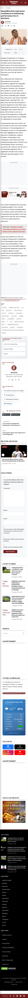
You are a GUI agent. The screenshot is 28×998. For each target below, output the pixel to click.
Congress (11, 313)
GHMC (3, 319)
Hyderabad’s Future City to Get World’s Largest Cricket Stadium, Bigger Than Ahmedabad (18, 600)
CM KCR (4, 313)
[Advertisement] (14, 174)
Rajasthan (5, 327)
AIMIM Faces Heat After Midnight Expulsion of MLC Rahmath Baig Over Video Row (18, 613)
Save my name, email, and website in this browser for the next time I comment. (13, 531)
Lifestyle (4, 904)
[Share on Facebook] (2, 26)
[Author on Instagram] (15, 379)
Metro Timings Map (7, 960)
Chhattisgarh (18, 310)
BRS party (9, 310)
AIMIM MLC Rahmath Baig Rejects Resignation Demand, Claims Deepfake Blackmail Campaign (18, 585)
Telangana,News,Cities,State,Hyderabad (13, 330)
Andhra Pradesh (6, 880)
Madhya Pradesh (19, 321)
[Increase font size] (19, 53)
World (4, 925)
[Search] (23, 633)
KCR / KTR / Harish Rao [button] (10, 344)
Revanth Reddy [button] (8, 349)
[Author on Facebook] (12, 379)
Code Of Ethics (6, 952)
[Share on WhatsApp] (11, 26)
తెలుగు (20, 49)
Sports (4, 916)
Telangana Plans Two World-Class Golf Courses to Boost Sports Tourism (17, 571)
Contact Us (5, 964)
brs (3, 310)
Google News (10, 395)
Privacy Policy (6, 943)
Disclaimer (5, 956)
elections (14, 316)
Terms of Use (18, 982)
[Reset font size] (22, 53)
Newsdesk (8, 21)
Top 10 (4, 922)
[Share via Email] (14, 26)
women (4, 333)
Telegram (9, 403)
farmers (21, 316)
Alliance (4, 307)
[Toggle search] (22, 3)
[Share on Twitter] (13, 996)
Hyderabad (5, 898)
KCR (11, 321)
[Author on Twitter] (9, 379)
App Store (7, 414)
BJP (23, 307)
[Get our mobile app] (6, 2)
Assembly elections (14, 307)
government (10, 319)
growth (19, 319)
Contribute (19, 313)
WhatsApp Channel (12, 399)
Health (4, 895)
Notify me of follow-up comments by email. (13, 540)
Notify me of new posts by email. (13, 547)
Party (3, 324)
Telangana (8, 8)
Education (5, 886)
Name (5, 510)
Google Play (16, 414)
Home (2, 8)
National (4, 907)
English (15, 49)
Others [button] (6, 354)
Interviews (5, 901)
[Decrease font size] (12, 53)
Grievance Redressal (8, 947)
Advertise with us (7, 935)
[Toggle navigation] (3, 3)
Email (5, 518)
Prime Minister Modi (13, 324)
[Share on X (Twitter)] (5, 26)
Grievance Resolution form (12, 300)
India (3, 321)
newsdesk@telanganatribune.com (13, 299)
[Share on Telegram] (8, 26)
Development (5, 316)
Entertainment (6, 889)
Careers (4, 939)
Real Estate (5, 910)
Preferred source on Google (15, 391)
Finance (4, 892)
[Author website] (19, 379)
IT (7, 321)
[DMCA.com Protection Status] (14, 968)
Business (4, 883)
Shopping (4, 913)
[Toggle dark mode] (25, 2)
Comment (6, 488)
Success (12, 327)
